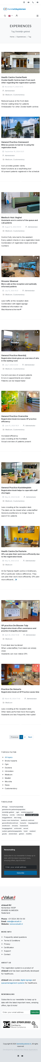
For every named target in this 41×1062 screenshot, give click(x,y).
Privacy (7, 944)
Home (12, 37)
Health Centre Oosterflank (14, 77)
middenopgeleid (27, 812)
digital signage (26, 980)
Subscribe (20, 873)
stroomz (15, 826)
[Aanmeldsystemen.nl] (14, 9)
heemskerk (24, 826)
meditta (29, 834)
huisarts (23, 823)
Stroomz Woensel (9, 281)
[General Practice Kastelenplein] (20, 473)
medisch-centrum (27, 820)
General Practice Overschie (14, 416)
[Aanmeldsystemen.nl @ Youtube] (28, 2)
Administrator (9, 91)
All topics (8, 757)
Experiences (21, 37)
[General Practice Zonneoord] (20, 127)
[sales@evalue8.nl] (37, 2)
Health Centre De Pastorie (13, 551)
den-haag (17, 817)
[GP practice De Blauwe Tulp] (20, 610)
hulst (26, 831)
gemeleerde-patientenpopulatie (13, 809)
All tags (5, 807)
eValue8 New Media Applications (26, 1050)
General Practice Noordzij (13, 355)
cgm (17, 812)
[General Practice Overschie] (20, 401)
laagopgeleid (33, 823)
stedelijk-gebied (32, 815)
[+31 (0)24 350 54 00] (33, 2)
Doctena (8, 768)
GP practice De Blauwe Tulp (14, 625)
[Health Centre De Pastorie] (20, 536)
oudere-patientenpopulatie (12, 831)
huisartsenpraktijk (16, 807)
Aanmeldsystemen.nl (24, 1044)
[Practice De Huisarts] (20, 674)
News (7, 785)
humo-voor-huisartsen (10, 820)
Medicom (8, 95)
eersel (25, 828)
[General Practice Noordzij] (20, 340)
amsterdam (13, 834)
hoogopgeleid (7, 828)
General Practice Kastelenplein (16, 488)
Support (7, 951)
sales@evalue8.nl (14, 921)
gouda (4, 834)
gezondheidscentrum (10, 823)
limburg (5, 815)
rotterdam (20, 815)
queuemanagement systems (12, 983)
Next (30, 737)
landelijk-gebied (8, 812)
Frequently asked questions (15, 937)
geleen (21, 834)
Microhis (8, 781)
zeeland (32, 831)
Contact (7, 954)
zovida (12, 815)
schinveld (17, 828)
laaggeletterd (7, 817)
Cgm (7, 764)
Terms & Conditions (12, 940)
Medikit (8, 778)
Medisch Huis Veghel (11, 217)
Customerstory (18, 95)
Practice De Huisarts (11, 689)
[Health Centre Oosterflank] (20, 62)
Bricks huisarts (11, 761)
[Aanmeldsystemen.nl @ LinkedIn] (24, 2)
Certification (9, 947)
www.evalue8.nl (16, 924)
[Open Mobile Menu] (37, 16)
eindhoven (6, 826)
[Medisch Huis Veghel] (20, 202)
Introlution (9, 771)
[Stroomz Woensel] (20, 266)
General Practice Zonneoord (15, 142)
